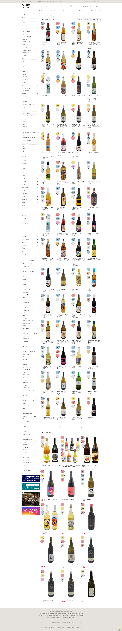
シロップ (25, 96)
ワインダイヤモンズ (27, 470)
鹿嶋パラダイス (26, 323)
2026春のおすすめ (27, 36)
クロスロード (26, 338)
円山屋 (24, 431)
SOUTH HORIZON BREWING (29, 351)
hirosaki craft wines (27, 413)
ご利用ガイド (52, 10)
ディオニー (25, 380)
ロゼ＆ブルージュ (27, 41)
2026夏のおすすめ (27, 28)
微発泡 (24, 74)
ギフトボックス (25, 257)
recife (24, 465)
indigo (24, 279)
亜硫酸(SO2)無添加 (26, 113)
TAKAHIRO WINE (26, 374)
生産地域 (23, 168)
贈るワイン (25, 39)
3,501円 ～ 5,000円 (27, 52)
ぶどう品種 (24, 156)
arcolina (25, 274)
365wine (25, 361)
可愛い (24, 121)
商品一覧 (40, 10)
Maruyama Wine (26, 434)
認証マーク (24, 129)
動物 (24, 124)
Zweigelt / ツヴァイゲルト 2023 (68, 499)
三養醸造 (25, 364)
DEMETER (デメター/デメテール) (30, 137)
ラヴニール (25, 447)
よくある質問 (80, 10)
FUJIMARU (25, 418)
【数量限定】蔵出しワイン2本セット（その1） (91, 465)
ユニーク (25, 126)
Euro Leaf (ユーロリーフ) (28, 135)
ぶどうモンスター (27, 421)
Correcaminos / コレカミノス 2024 (68, 532)
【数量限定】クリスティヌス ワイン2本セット (51, 465)
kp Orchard (25, 346)
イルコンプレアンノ (27, 289)
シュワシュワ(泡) (26, 31)
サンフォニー (26, 359)
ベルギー (25, 193)
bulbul (24, 426)
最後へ (81, 427)
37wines (25, 356)
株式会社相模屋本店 (27, 354)
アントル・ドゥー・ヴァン (28, 281)
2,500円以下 (26, 47)
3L (23, 146)
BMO (24, 408)
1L (23, 151)
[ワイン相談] (119, 628)
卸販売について (94, 10)
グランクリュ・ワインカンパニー (30, 333)
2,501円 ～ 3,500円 (27, 50)
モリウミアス (26, 442)
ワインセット (24, 110)
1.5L (24, 148)
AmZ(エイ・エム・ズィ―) (28, 263)
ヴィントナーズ (26, 305)
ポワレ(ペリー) (26, 79)
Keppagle (25, 343)
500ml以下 (25, 153)
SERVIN (24, 372)
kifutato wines (26, 328)
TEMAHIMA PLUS (27, 382)
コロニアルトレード (27, 349)
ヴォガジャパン (26, 307)
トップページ (28, 10)
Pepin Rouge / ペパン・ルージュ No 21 (49, 564)
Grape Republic (26, 336)
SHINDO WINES (26, 369)
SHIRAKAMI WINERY (27, 367)
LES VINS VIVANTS (27, 462)
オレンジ (25, 63)
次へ (77, 427)
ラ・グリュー (26, 449)
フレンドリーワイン (27, 34)
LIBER (24, 455)
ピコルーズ (25, 411)
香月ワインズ (26, 325)
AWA (24, 315)
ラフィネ (25, 452)
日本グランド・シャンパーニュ (29, 398)
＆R (24, 276)
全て (43, 16)
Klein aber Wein (26, 331)
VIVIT (24, 297)
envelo (24, 284)
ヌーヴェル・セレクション (28, 400)
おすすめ (23, 107)
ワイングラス (24, 254)
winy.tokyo (25, 467)
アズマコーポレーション (28, 266)
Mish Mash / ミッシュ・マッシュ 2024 (49, 499)
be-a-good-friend (27, 405)
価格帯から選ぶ (25, 44)
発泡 (24, 71)
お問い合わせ (78, 622)
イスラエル (25, 221)
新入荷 (23, 20)
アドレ (24, 268)
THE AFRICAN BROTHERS (28, 271)
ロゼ (24, 69)
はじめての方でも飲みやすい (28, 104)
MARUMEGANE (26, 429)
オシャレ (25, 119)
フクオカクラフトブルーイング (29, 416)
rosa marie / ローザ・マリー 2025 (88, 532)
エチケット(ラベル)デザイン (28, 115)
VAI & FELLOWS (26, 292)
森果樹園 (25, 444)
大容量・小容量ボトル (26, 143)
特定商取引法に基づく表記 (68, 622)
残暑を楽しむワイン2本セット (47, 532)
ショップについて (66, 10)
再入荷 (23, 22)
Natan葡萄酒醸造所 (27, 392)
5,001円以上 (25, 55)
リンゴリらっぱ (26, 457)
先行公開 (23, 17)
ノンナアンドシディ (27, 403)
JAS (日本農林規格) (27, 140)
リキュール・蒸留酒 (27, 88)
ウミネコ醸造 (26, 310)
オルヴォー (25, 318)
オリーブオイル (26, 99)
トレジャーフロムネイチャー (29, 390)
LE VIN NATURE (26, 460)
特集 (23, 25)
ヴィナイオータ (26, 302)
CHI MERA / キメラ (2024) (86, 499)
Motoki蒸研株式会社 (27, 439)
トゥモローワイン (27, 385)
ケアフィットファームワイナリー (30, 341)
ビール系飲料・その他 (27, 90)
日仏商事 (25, 395)
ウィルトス (25, 299)
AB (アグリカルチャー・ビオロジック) (31, 132)
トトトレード (26, 387)
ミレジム (25, 436)
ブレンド (25, 165)
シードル (25, 76)
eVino (24, 312)
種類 (23, 58)
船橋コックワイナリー (27, 424)
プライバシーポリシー (55, 622)
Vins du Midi (26, 294)
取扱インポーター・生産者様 (28, 260)
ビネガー (25, 101)
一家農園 (25, 287)
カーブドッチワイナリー (28, 320)
